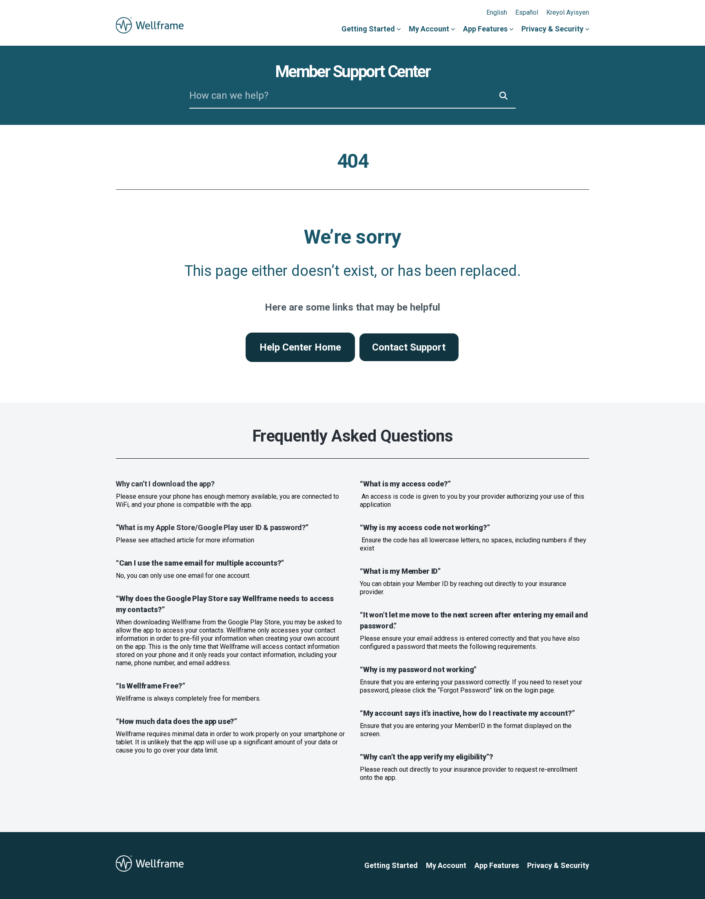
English (496, 12)
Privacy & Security (552, 28)
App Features (485, 28)
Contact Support (409, 347)
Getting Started (368, 28)
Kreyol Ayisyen (567, 12)
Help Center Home (300, 347)
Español (526, 12)
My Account (429, 28)
